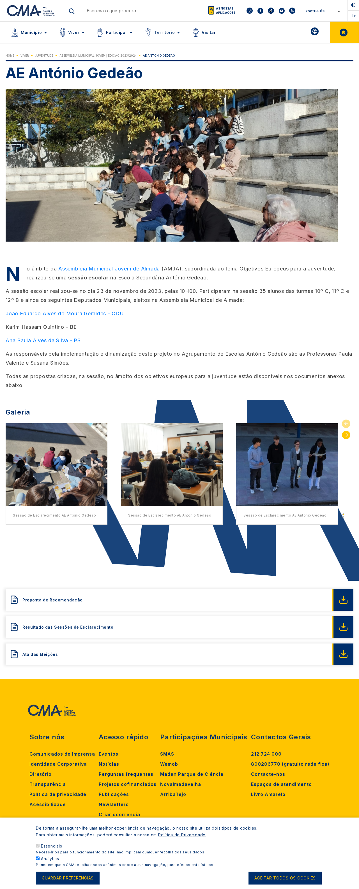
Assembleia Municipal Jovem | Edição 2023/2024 (98, 55)
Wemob (169, 764)
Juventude (44, 55)
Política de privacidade (57, 794)
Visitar (209, 32)
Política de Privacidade (182, 834)
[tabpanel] (56, 474)
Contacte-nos (268, 774)
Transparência (47, 784)
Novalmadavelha (180, 784)
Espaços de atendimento (281, 784)
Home (10, 55)
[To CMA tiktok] (271, 11)
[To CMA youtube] (282, 11)
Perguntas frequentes (126, 774)
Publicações (114, 794)
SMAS (167, 754)
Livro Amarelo (268, 794)
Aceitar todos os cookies (285, 878)
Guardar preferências (68, 878)
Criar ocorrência (119, 814)
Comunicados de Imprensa (62, 754)
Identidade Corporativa (58, 764)
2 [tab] (343, 517)
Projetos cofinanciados (128, 784)
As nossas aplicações (225, 10)
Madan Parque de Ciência (192, 774)
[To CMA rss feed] (292, 11)
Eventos (108, 754)
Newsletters (114, 804)
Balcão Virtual (344, 32)
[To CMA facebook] (260, 11)
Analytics (50, 858)
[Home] (31, 10)
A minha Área (315, 32)
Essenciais (51, 846)
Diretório (40, 774)
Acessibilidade (47, 804)
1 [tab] (343, 514)
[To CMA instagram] (250, 11)
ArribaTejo (173, 794)
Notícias (109, 764)
